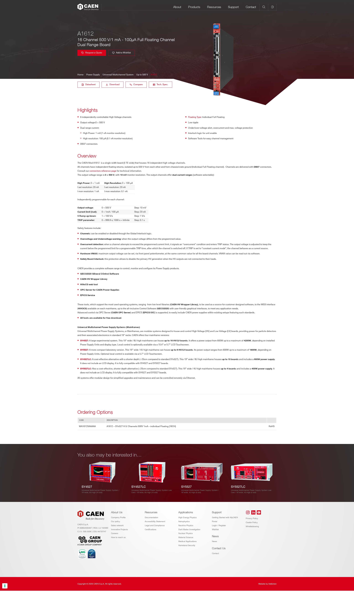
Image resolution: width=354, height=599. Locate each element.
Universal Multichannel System (118, 75)
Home (80, 75)
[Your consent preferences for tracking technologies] (4, 585)
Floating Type (194, 117)
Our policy (115, 521)
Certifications (150, 529)
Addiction (272, 584)
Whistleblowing (252, 526)
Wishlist (215, 529)
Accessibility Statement (155, 521)
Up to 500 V (142, 75)
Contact (251, 7)
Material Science (185, 537)
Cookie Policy (252, 522)
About (177, 7)
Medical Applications (187, 541)
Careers (114, 533)
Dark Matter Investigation (189, 529)
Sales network (117, 525)
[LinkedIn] (253, 512)
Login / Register (219, 525)
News (214, 541)
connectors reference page (102, 171)
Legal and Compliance (155, 525)
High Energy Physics (187, 517)
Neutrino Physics (185, 525)
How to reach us (118, 537)
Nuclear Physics (185, 533)
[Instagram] (248, 512)
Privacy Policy (252, 518)
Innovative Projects (119, 529)
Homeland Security (186, 545)
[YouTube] (259, 512)
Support (233, 7)
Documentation (151, 517)
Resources (214, 7)
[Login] (272, 7)
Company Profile (118, 517)
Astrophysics (184, 521)
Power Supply (93, 75)
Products (194, 7)
